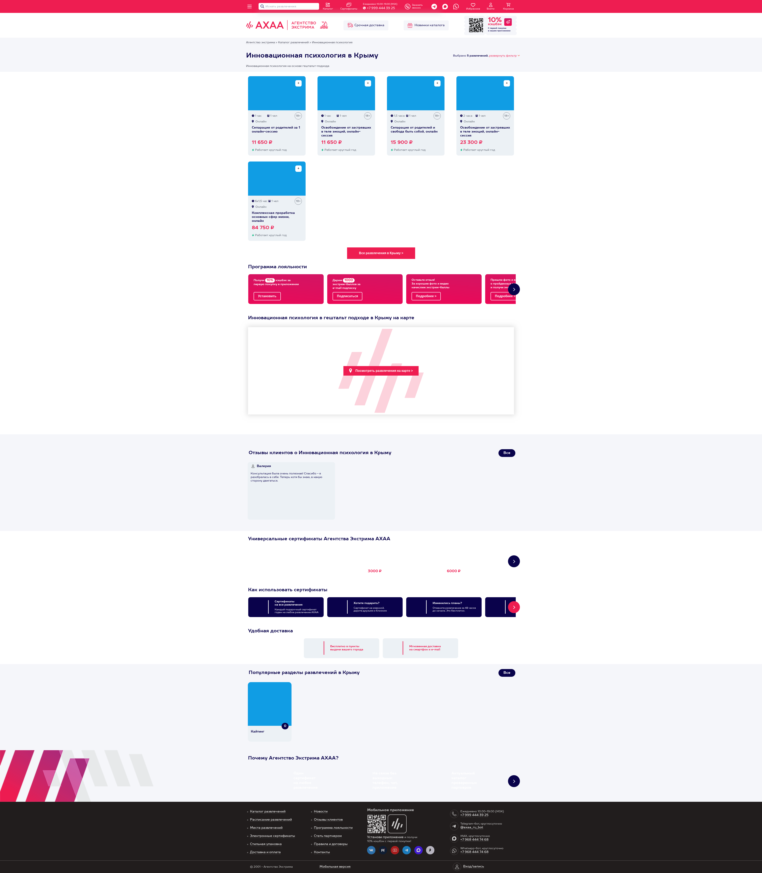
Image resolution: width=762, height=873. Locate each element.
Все (506, 453)
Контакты (322, 852)
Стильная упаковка (266, 844)
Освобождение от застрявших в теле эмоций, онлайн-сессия (346, 131)
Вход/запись (473, 866)
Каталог (328, 9)
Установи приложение (385, 837)
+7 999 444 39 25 (381, 8)
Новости (321, 811)
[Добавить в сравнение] (298, 83)
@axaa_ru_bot (471, 827)
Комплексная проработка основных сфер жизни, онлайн (273, 217)
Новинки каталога (430, 25)
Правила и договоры (331, 844)
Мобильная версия (335, 866)
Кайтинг (257, 731)
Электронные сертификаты (272, 836)
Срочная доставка (369, 25)
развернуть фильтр (503, 55)
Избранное (473, 9)
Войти (491, 9)
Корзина (508, 9)
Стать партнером (328, 836)
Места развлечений (266, 828)
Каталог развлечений (268, 811)
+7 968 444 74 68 (474, 839)
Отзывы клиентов (328, 819)
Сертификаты (348, 9)
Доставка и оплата (265, 852)
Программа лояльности (333, 828)
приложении (504, 31)
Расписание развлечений (271, 819)
